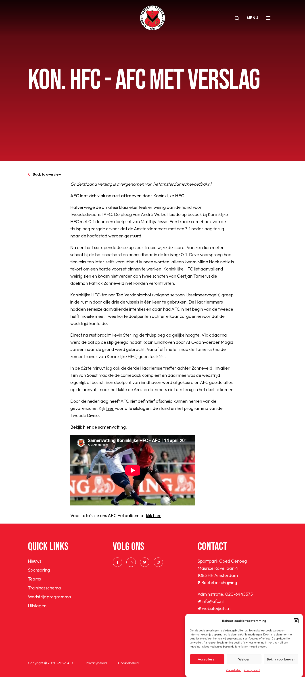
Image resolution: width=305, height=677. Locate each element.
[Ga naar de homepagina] (152, 17)
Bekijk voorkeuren (281, 659)
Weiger (244, 659)
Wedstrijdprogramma (49, 596)
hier (110, 408)
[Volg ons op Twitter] (144, 562)
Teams (34, 579)
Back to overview (47, 174)
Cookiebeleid (233, 670)
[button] (296, 620)
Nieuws (34, 561)
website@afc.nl (217, 608)
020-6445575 (239, 594)
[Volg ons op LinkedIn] (131, 562)
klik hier (153, 515)
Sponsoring (39, 570)
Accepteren (207, 659)
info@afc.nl (213, 601)
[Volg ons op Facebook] (117, 562)
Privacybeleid (252, 670)
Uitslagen (37, 605)
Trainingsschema (44, 588)
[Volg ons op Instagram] (158, 562)
